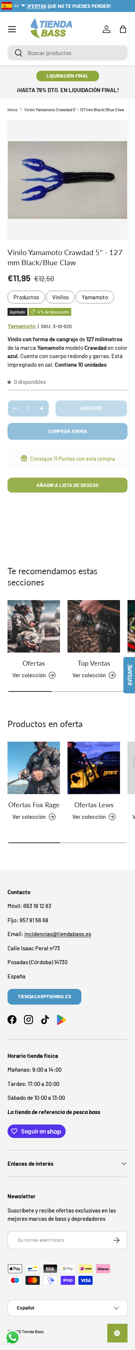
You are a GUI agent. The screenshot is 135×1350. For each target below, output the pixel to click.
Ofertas (33, 663)
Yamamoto (95, 297)
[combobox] (68, 52)
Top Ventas (94, 663)
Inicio (13, 109)
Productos (26, 297)
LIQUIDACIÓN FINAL (67, 76)
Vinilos (60, 297)
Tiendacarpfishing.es (44, 996)
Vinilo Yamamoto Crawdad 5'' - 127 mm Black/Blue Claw (74, 109)
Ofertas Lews (94, 804)
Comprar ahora (67, 431)
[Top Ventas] (94, 626)
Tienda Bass (33, 1331)
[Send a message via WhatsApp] (12, 1337)
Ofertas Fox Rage (34, 804)
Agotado (91, 408)
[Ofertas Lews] (94, 768)
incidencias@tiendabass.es (57, 933)
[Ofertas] (34, 626)
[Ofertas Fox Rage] (34, 768)
